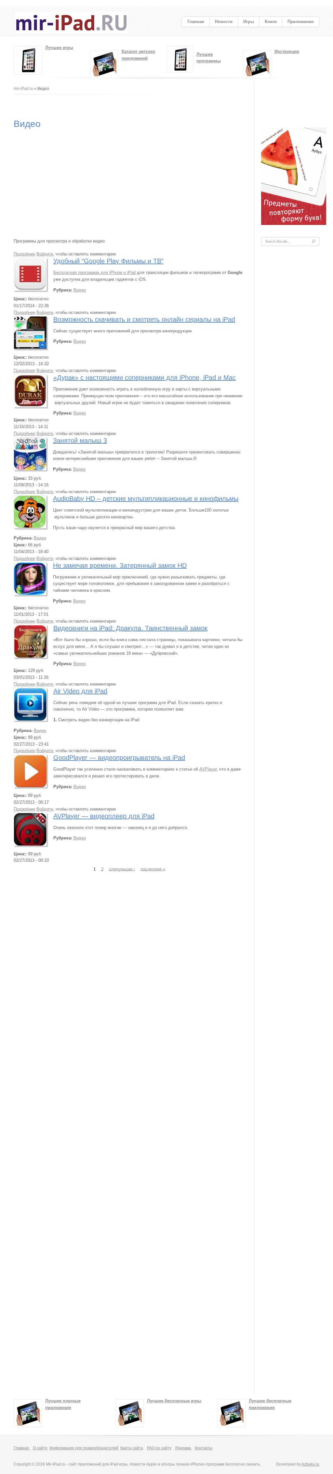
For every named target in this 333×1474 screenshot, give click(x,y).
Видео (79, 290)
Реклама (183, 1448)
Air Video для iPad (80, 691)
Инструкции (286, 51)
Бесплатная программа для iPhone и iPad (94, 272)
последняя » (152, 868)
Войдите (44, 254)
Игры (248, 21)
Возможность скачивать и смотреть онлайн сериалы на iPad (144, 319)
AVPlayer (208, 769)
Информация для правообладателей (83, 1448)
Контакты (203, 1448)
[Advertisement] (132, 105)
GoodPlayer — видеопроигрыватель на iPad (119, 757)
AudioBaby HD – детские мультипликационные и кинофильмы (145, 498)
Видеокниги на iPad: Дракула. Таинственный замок (130, 628)
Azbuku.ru (310, 1464)
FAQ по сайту (159, 1448)
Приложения (300, 21)
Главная (195, 21)
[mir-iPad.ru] (71, 31)
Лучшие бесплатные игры (174, 1400)
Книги (271, 21)
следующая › (122, 868)
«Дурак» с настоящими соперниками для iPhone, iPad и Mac (144, 377)
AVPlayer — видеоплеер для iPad (103, 816)
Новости (224, 21)
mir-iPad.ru (23, 88)
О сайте (40, 1448)
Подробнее (24, 254)
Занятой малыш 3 (80, 440)
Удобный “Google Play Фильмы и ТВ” (108, 261)
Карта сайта (131, 1448)
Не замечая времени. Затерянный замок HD (120, 565)
